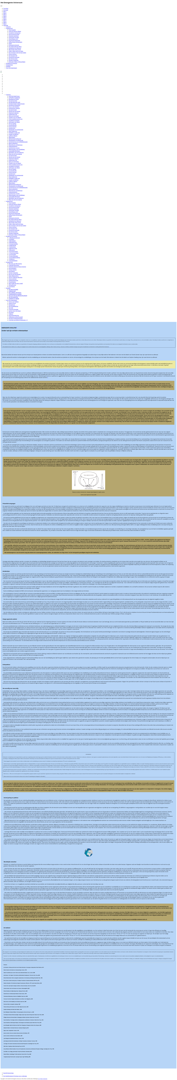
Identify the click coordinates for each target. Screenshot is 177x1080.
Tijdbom (11, 314)
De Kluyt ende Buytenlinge (16, 318)
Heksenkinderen (13, 146)
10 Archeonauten (13, 251)
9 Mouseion (12, 250)
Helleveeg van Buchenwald (16, 317)
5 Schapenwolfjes (13, 244)
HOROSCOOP (12, 291)
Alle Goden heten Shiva (15, 49)
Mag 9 (4, 24)
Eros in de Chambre (14, 107)
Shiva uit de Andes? (14, 116)
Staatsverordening (14, 113)
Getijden (8, 66)
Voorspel (5, 10)
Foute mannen (12, 126)
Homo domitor (13, 279)
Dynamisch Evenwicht (14, 105)
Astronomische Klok (14, 34)
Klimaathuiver (12, 285)
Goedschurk (12, 128)
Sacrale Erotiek (13, 110)
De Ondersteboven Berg (15, 46)
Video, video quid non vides (16, 51)
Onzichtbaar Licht (13, 39)
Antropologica (12, 268)
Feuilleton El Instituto (11, 63)
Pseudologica (12, 282)
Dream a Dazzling (13, 273)
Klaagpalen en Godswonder (16, 129)
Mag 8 (4, 22)
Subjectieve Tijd (13, 114)
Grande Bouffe (13, 125)
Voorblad (5, 8)
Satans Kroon (12, 303)
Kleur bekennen (13, 131)
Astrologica (12, 271)
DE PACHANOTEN (13, 297)
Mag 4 (4, 16)
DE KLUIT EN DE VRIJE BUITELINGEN (18, 295)
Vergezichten (9, 65)
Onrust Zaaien (12, 123)
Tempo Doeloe (13, 270)
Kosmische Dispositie (14, 40)
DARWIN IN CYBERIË (14, 298)
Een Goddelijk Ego (13, 306)
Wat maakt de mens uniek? (16, 283)
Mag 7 (4, 20)
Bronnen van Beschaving (15, 263)
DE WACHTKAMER (13, 289)
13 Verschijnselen (13, 256)
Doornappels (12, 30)
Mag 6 (4, 19)
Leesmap (5, 25)
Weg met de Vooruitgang (15, 154)
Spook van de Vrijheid (14, 111)
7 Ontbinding (12, 247)
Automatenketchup (14, 315)
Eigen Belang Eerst (13, 276)
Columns (8, 27)
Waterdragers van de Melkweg (17, 149)
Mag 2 (4, 13)
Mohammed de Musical (15, 139)
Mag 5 (4, 17)
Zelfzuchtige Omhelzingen (15, 42)
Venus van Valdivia (14, 302)
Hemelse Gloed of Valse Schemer (17, 266)
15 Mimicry (12, 259)
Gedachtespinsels (13, 280)
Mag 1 (4, 11)
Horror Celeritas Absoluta (15, 277)
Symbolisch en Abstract (15, 48)
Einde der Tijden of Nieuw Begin (17, 62)
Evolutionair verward (14, 108)
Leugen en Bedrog (13, 134)
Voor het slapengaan (11, 68)
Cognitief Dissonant (14, 265)
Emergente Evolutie (14, 45)
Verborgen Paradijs (14, 37)
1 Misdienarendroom (14, 238)
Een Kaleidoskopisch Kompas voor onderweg (15, 1076)
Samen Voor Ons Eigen (15, 311)
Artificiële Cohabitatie (14, 97)
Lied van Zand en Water (15, 31)
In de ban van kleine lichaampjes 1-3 (18, 320)
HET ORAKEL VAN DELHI (15, 292)
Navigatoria (12, 305)
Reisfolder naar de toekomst (16, 152)
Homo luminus (13, 54)
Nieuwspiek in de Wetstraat (16, 140)
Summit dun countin (14, 148)
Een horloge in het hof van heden (17, 52)
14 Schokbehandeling (14, 257)
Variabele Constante (14, 120)
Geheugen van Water (14, 122)
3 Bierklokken (12, 241)
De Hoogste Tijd (13, 55)
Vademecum (9, 28)
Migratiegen (12, 137)
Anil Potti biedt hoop (14, 96)
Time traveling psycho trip (15, 119)
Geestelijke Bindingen (14, 151)
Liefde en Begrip (13, 136)
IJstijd (10, 43)
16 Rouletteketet (13, 260)
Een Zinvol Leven (13, 59)
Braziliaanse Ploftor (14, 99)
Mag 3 (4, 14)
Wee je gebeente (13, 143)
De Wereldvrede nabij (14, 102)
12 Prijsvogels (12, 254)
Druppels (11, 312)
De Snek (11, 308)
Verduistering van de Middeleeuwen (18, 142)
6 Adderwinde (12, 245)
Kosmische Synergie (14, 57)
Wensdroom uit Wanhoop (15, 145)
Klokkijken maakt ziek (14, 132)
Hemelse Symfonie (14, 36)
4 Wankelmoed (13, 242)
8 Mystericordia (13, 248)
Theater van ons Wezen (15, 117)
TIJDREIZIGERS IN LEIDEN (15, 294)
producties (42, 1078)
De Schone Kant (13, 100)
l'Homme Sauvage (13, 309)
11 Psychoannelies (13, 253)
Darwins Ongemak (13, 60)
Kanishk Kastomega (8, 1073)
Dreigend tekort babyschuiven (17, 104)
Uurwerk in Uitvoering (14, 33)
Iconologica (12, 286)
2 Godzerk (11, 239)
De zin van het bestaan (15, 274)
